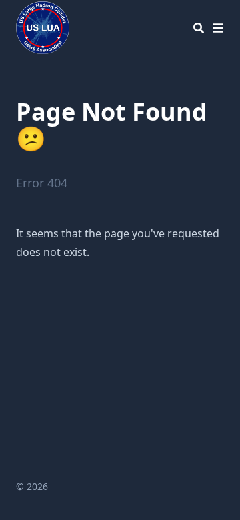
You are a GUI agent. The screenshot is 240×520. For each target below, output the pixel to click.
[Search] (198, 28)
